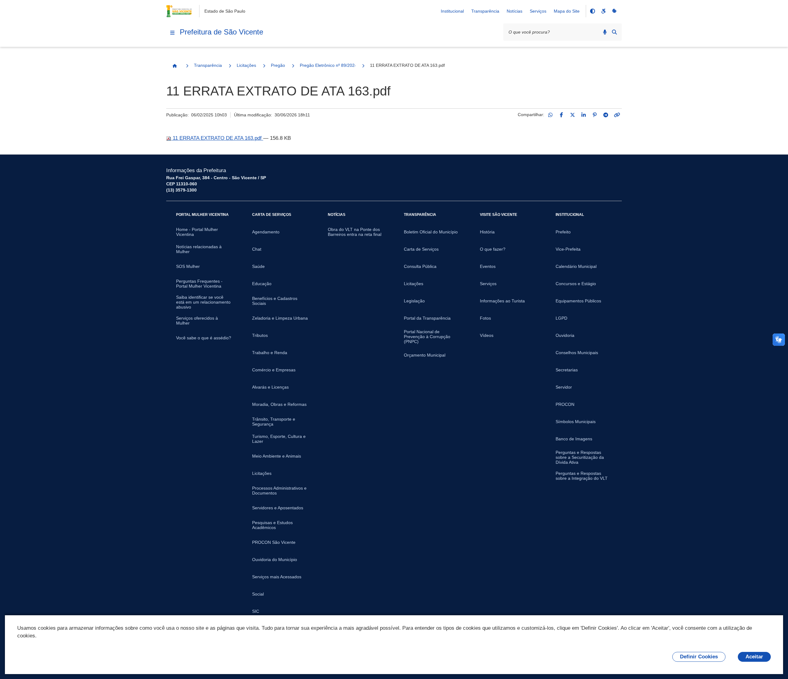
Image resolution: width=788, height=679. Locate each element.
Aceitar (754, 657)
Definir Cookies (699, 657)
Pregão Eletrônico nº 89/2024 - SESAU (327, 65)
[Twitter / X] (572, 115)
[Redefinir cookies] (614, 11)
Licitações (246, 65)
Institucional (452, 11)
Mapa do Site (567, 11)
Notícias (514, 11)
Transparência (485, 11)
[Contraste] (592, 11)
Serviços (538, 11)
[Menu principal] (172, 32)
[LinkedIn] (584, 115)
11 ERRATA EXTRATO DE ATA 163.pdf (217, 138)
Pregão (278, 65)
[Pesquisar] (614, 32)
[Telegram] (606, 115)
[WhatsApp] (550, 115)
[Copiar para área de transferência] (617, 115)
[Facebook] (561, 115)
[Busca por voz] (605, 32)
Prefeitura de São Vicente (221, 32)
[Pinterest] (595, 115)
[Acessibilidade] (603, 11)
